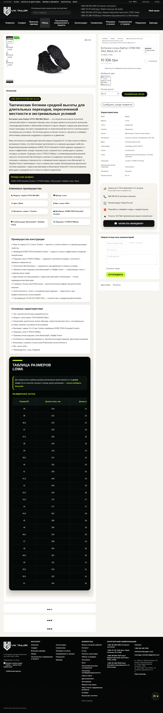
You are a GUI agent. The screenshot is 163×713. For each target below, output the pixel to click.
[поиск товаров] (69, 13)
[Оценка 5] (139, 268)
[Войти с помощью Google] (149, 242)
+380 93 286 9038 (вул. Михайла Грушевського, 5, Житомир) (110, 15)
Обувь (45, 23)
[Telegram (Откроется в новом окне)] (122, 2)
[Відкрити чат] (155, 696)
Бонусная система (89, 696)
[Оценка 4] (135, 268)
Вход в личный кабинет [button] (92, 645)
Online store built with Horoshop (15, 708)
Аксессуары (81, 23)
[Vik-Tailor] (15, 645)
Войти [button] (107, 68)
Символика (96, 23)
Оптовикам (86, 682)
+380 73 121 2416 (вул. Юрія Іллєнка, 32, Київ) (102, 9)
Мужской (129, 125)
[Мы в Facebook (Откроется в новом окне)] (113, 2)
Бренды (153, 23)
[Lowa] (88, 40)
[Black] (106, 81)
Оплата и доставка (31, 2)
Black (127, 116)
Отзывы (85, 693)
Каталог (8, 2)
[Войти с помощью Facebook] (145, 242)
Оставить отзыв (106, 55)
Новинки (9, 23)
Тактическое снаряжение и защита (61, 23)
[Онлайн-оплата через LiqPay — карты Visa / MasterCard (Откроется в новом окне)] (15, 665)
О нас (16, 2)
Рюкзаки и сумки (110, 23)
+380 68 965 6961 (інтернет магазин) (98, 6)
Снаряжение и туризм (125, 23)
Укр (130, 2)
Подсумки (140, 23)
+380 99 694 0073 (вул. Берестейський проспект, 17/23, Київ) (110, 12)
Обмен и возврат (50, 2)
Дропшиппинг (88, 679)
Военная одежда (33, 23)
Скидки (22, 23)
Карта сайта (87, 676)
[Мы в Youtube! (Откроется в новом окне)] (116, 2)
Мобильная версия (13, 671)
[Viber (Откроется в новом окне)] (125, 2)
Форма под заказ (89, 685)
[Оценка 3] (131, 268)
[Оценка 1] (124, 268)
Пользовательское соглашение (90, 667)
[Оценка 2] (127, 268)
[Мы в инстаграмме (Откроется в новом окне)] (119, 2)
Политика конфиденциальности (91, 672)
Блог (75, 2)
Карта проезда (140, 674)
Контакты (66, 2)
